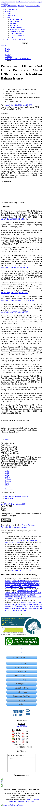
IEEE (7, 483)
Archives (8, 13)
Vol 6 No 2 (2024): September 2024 (18, 59)
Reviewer (13, 23)
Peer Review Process (17, 31)
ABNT (7, 477)
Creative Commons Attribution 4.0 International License (18, 526)
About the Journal (16, 19)
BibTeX (10, 498)
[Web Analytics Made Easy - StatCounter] (21, 724)
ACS (7, 473)
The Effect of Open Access (21, 570)
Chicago (8, 479)
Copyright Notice (16, 33)
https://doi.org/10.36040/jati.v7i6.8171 (14, 293)
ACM (7, 471)
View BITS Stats (21, 726)
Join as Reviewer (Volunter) (15, 39)
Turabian (8, 487)
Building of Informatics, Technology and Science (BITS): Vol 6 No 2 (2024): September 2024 (22, 586)
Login (7, 51)
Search (25, 43)
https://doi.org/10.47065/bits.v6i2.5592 (18, 105)
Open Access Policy (17, 35)
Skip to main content (8, 2)
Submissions (14, 25)
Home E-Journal (11, 9)
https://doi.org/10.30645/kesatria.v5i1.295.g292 (17, 300)
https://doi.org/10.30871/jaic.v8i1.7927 (14, 312)
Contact (12, 37)
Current (8, 11)
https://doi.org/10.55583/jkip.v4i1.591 (14, 219)
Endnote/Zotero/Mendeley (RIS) (18, 496)
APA (7, 475)
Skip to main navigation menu (26, 2)
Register (8, 49)
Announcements (11, 15)
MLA (7, 485)
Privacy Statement (16, 27)
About (7, 17)
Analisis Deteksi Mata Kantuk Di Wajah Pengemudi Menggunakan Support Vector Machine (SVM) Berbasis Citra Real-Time (23, 604)
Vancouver (9, 489)
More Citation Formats (9, 467)
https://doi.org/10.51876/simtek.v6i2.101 (15, 267)
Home (7, 55)
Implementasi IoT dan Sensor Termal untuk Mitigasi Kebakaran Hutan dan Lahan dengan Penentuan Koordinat (23, 593)
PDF (7, 439)
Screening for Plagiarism (18, 29)
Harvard (8, 481)
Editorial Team (15, 21)
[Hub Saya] (21, 645)
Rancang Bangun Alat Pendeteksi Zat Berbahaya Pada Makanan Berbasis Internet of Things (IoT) (22, 582)
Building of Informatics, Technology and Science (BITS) (20, 6)
